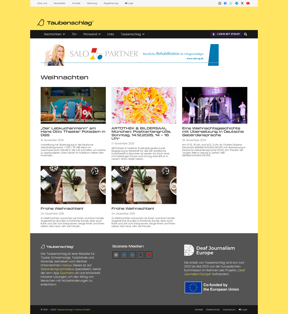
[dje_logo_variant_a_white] (209, 250)
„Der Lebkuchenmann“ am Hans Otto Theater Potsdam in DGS (73, 131)
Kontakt (76, 3)
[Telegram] (237, 3)
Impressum (229, 309)
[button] (64, 34)
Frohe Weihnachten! (62, 208)
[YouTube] (248, 3)
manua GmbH (82, 309)
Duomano (67, 273)
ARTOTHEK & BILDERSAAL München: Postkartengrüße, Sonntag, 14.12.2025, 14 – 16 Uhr (141, 133)
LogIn (130, 3)
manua (66, 265)
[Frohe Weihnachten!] (73, 185)
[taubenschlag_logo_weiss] (57, 247)
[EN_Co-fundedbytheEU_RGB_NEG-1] (212, 287)
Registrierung (111, 3)
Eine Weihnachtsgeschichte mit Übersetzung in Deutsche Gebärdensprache (213, 131)
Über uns (42, 3)
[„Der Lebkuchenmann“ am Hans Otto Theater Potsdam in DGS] (73, 105)
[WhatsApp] (231, 3)
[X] (242, 3)
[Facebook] (225, 3)
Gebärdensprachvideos (57, 269)
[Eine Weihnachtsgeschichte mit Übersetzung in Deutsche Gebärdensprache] (214, 105)
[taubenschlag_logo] (65, 22)
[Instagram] (219, 3)
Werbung (92, 3)
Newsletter (60, 3)
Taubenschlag (64, 309)
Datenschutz (213, 309)
